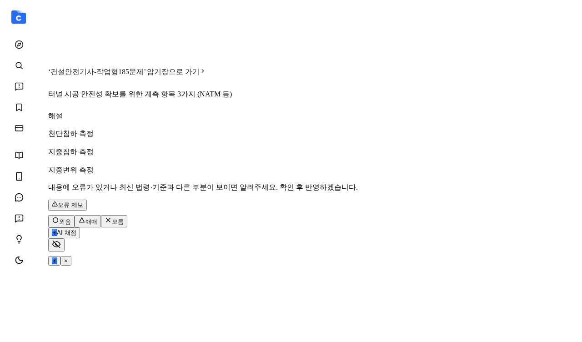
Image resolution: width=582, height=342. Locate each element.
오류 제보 (70, 204)
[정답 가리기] (56, 244)
